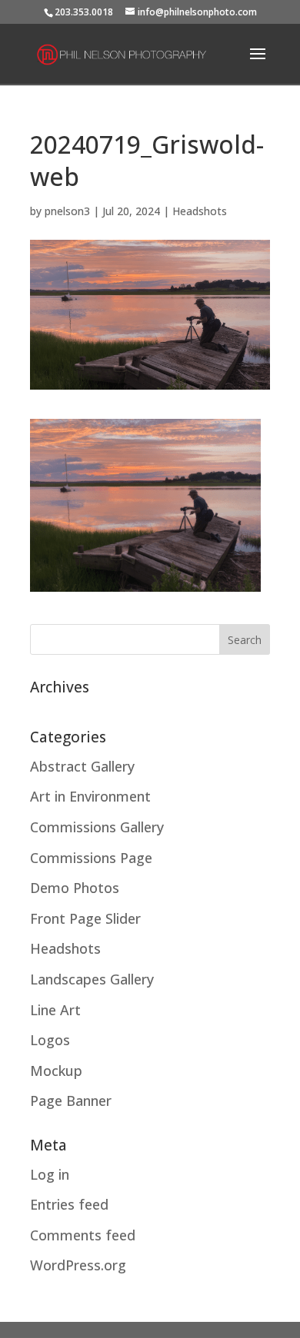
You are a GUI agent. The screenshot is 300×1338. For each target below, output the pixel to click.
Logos (50, 1040)
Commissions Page (91, 857)
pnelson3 (67, 211)
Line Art (55, 1010)
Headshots (199, 211)
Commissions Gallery (97, 827)
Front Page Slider (85, 918)
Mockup (56, 1070)
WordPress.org (78, 1265)
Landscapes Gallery (92, 979)
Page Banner (71, 1100)
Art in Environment (90, 796)
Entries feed (69, 1204)
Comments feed (82, 1235)
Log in (49, 1174)
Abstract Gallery (82, 766)
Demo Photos (74, 887)
